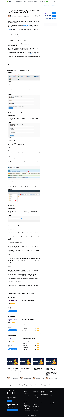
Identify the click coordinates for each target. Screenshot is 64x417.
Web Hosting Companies (52, 403)
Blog (51, 393)
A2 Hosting (17, 28)
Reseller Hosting (35, 408)
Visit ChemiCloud (13, 330)
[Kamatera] (48, 16)
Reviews (24, 1)
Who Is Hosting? (52, 400)
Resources (35, 1)
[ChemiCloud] (12, 320)
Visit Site (54, 13)
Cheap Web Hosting (36, 398)
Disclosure (26, 403)
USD (55, 1)
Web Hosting (35, 393)
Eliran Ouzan (14, 15)
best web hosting (19, 31)
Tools (51, 395)
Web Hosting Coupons (43, 392)
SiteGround (27, 28)
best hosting (24, 352)
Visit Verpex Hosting (12, 349)
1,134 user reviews (12, 304)
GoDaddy (30, 53)
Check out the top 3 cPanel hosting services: (50, 27)
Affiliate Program (27, 397)
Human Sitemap (26, 395)
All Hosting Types (36, 391)
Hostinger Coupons (44, 398)
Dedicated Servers (36, 406)
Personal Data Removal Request (27, 406)
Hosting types (18, 1)
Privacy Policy (26, 408)
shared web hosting (26, 25)
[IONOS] (48, 18)
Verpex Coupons (44, 402)
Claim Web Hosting (27, 401)
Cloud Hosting (35, 404)
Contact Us (26, 393)
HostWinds (21, 28)
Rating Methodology (47, 5)
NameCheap (35, 53)
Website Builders (35, 410)
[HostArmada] (12, 301)
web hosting (32, 19)
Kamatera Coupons (44, 394)
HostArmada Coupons (43, 397)
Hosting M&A (12, 409)
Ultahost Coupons (44, 400)
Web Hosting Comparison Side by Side (53, 398)
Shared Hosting (35, 397)
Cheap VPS (34, 402)
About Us (25, 391)
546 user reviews (12, 323)
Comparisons (30, 1)
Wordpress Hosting (36, 395)
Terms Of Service (27, 410)
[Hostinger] (48, 13)
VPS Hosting (35, 400)
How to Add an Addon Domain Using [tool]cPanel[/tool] (50, 24)
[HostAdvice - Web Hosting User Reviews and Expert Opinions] (11, 1)
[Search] (52, 1)
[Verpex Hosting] (12, 339)
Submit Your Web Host (27, 399)
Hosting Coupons (44, 1)
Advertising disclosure (54, 5)
